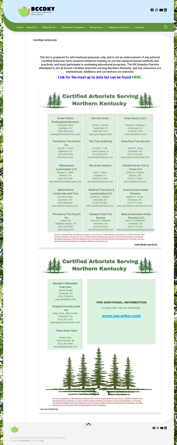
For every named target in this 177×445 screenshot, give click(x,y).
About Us (31, 27)
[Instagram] (156, 10)
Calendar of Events (118, 27)
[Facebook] (152, 10)
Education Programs (73, 27)
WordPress (26, 441)
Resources (96, 27)
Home (20, 27)
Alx (42, 441)
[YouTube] (161, 10)
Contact (139, 27)
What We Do (48, 27)
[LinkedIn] (165, 10)
